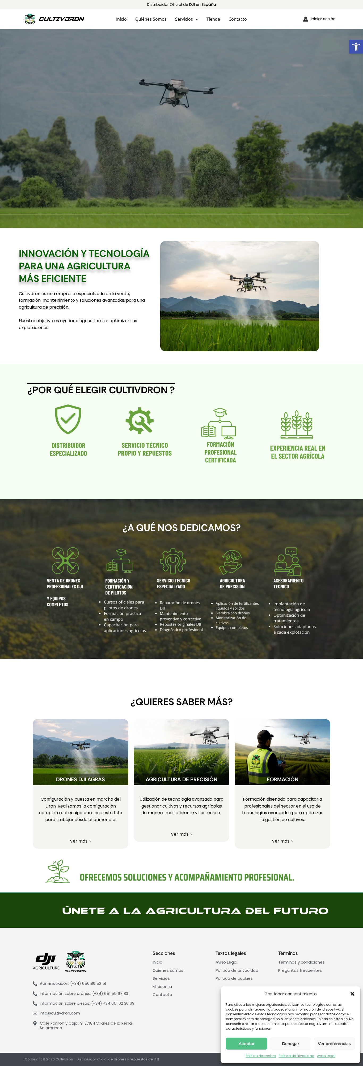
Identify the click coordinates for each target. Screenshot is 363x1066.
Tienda (213, 19)
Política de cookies (261, 1056)
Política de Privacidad (296, 1056)
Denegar (290, 1043)
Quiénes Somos (151, 19)
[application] (195, 19)
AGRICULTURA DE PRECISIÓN (181, 779)
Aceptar (247, 1043)
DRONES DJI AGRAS (80, 779)
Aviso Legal (326, 1056)
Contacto (238, 19)
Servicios (184, 19)
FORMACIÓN (282, 779)
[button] (356, 47)
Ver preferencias (334, 1043)
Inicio (121, 19)
